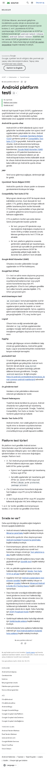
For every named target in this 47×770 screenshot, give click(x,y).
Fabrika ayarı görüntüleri (10, 686)
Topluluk (20, 757)
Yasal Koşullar (31, 757)
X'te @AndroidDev (8, 703)
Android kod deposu (9, 672)
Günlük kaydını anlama (18, 621)
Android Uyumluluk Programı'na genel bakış (23, 540)
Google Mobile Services (10, 741)
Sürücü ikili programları (10, 690)
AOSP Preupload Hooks (19, 612)
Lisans (40, 757)
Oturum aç (40, 3)
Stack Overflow (7, 745)
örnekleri (17, 583)
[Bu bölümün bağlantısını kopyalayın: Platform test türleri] (30, 440)
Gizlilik (5, 760)
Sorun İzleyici (6, 749)
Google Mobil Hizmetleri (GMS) (30, 149)
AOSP (4, 77)
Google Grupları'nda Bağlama (13, 721)
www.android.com (8, 738)
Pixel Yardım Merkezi (9, 734)
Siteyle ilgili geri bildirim (18, 760)
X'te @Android (7, 699)
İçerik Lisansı (30, 652)
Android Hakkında (8, 757)
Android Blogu (7, 707)
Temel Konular (25, 77)
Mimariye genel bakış (14, 533)
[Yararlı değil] (25, 81)
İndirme (4, 679)
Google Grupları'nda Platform (12, 714)
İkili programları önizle (10, 683)
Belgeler (6, 10)
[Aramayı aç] (27, 2)
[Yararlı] (22, 81)
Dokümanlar (13, 77)
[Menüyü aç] (3, 2)
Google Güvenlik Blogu (10, 710)
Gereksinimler (7, 675)
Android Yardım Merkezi (10, 731)
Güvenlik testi (26, 562)
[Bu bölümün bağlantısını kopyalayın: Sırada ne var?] (22, 518)
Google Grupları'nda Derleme (12, 717)
